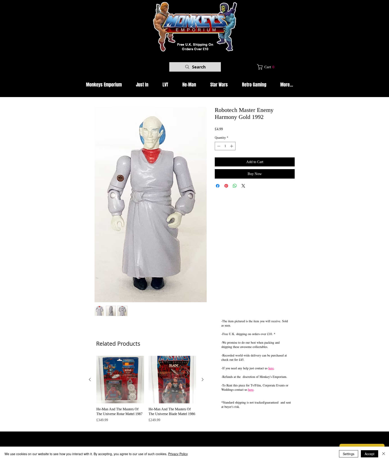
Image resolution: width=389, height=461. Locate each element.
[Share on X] (243, 185)
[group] (146, 392)
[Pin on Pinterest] (226, 185)
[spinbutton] (225, 146)
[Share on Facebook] (217, 185)
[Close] (383, 453)
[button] (267, 67)
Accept (369, 454)
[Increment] (232, 146)
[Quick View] (120, 380)
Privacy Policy (178, 454)
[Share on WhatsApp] (234, 185)
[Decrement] (218, 146)
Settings (348, 454)
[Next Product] (202, 379)
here (271, 368)
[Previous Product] (90, 379)
